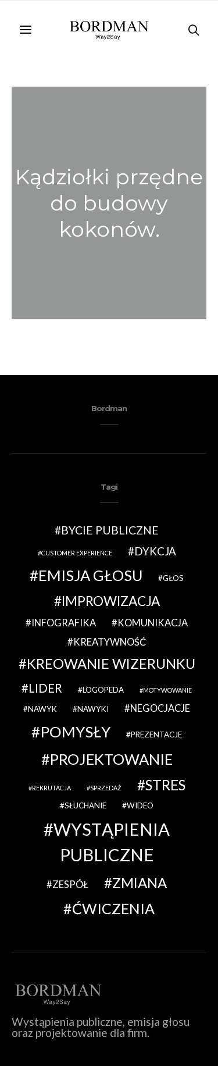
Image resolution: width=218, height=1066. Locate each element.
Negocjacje (160, 708)
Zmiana (139, 882)
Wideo (140, 805)
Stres (165, 784)
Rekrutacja (51, 788)
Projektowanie (111, 759)
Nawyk (42, 709)
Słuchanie (85, 805)
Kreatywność (109, 642)
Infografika (63, 623)
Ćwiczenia (113, 908)
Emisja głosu (90, 575)
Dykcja (155, 551)
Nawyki (93, 709)
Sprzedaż (105, 788)
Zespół (70, 884)
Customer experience (76, 553)
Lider (45, 688)
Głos (173, 578)
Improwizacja (111, 601)
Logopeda (103, 689)
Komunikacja (152, 623)
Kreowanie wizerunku (111, 663)
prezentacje (156, 734)
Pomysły (75, 731)
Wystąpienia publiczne (111, 842)
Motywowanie (167, 690)
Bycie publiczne (110, 530)
